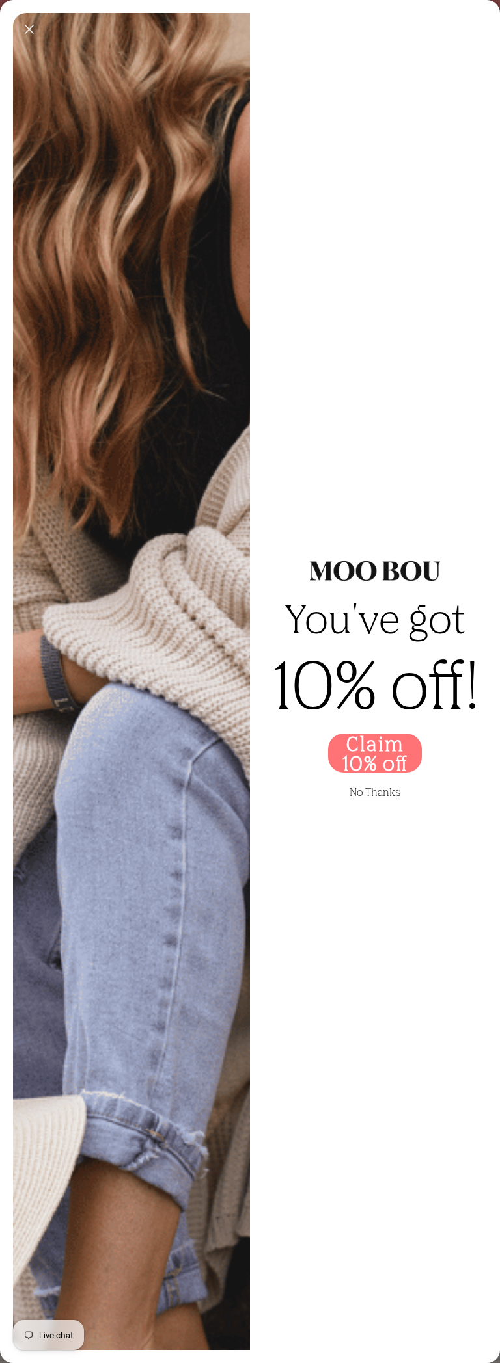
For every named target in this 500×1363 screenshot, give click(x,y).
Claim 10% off (375, 753)
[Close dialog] (29, 29)
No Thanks (375, 792)
